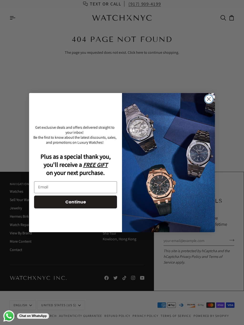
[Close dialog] (209, 99)
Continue (75, 202)
